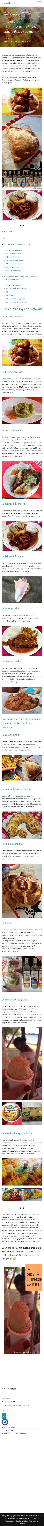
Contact (22, 1524)
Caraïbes (14, 12)
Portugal (17, 326)
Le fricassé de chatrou (16, 260)
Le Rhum (12, 295)
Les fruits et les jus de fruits (18, 302)
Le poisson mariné (15, 271)
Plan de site (33, 1521)
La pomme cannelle (15, 292)
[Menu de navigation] (39, 3)
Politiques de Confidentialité (16, 1521)
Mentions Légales (31, 1518)
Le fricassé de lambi (15, 264)
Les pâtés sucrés (14, 285)
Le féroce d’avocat (15, 253)
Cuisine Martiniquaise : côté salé (18, 244)
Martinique (13, 41)
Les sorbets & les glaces (17, 299)
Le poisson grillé (14, 267)
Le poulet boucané (15, 257)
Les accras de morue (16, 250)
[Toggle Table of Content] (3, 238)
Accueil (6, 12)
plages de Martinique (32, 1020)
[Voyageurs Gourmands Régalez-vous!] (8, 3)
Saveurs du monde (24, 41)
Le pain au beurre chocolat (17, 288)
